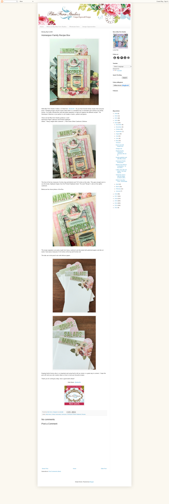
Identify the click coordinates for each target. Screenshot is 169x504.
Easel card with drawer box (120, 145)
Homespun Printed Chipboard (74, 414)
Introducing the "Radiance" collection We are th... (121, 153)
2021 (116, 118)
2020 (116, 120)
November (119, 127)
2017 (116, 196)
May (117, 140)
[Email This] (67, 412)
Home (42, 26)
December (119, 124)
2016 (116, 198)
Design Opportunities (88, 26)
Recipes (84, 414)
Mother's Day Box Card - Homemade (121, 180)
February (118, 189)
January (118, 191)
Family (53, 414)
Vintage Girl (119, 148)
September (119, 131)
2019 (116, 122)
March (118, 186)
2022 (116, 116)
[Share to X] (71, 412)
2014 (116, 203)
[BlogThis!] (69, 412)
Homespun (64, 414)
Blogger (92, 482)
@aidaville (72, 108)
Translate (119, 70)
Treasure (118, 142)
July (117, 136)
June (117, 138)
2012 (116, 207)
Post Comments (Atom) (55, 471)
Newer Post (45, 468)
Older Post (104, 468)
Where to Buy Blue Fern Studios (56, 26)
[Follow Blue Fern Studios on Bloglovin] (121, 86)
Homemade (58, 414)
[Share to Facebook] (73, 412)
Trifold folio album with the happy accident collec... (121, 176)
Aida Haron (48, 414)
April (117, 184)
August (118, 134)
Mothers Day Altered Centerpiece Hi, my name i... (121, 166)
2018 (116, 194)
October (118, 129)
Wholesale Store (74, 26)
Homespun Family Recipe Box (120, 161)
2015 (116, 201)
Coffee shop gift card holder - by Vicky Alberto (121, 171)
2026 (116, 113)
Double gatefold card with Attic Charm (121, 158)
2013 (116, 205)
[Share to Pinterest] (75, 412)
